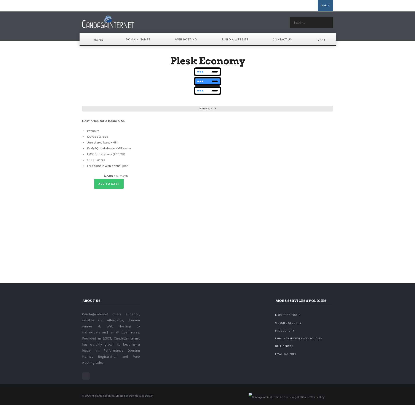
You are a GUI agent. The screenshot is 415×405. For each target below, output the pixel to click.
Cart (322, 39)
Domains (257, 6)
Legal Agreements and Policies (298, 338)
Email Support (285, 354)
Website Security (288, 322)
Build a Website (235, 39)
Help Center (284, 346)
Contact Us (282, 39)
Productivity (285, 330)
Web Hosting (186, 39)
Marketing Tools (288, 315)
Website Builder (277, 6)
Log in (325, 5)
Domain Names (138, 39)
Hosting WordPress (302, 6)
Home (98, 39)
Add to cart (108, 184)
